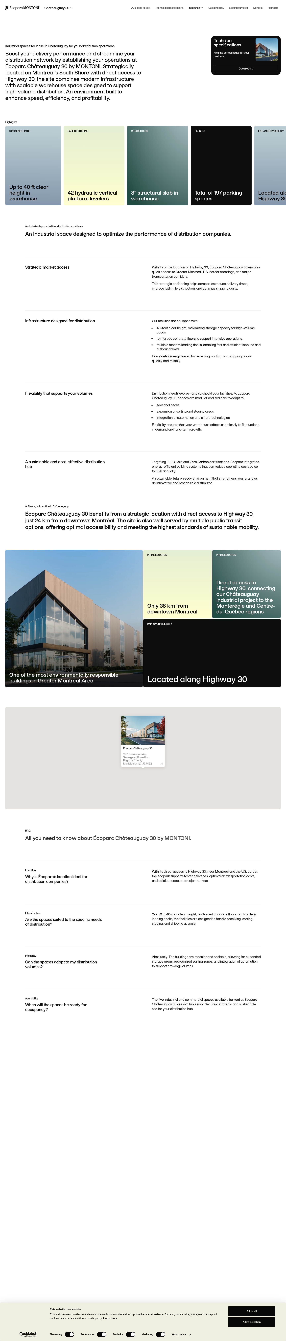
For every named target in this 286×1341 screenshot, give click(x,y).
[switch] (101, 1334)
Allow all (252, 1311)
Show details (179, 1334)
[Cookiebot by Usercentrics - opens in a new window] (28, 1334)
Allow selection (252, 1322)
